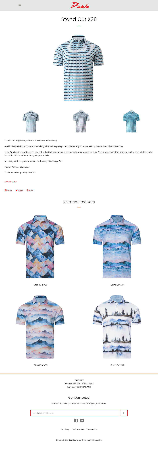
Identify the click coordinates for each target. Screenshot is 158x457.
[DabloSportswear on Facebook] (76, 421)
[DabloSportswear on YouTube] (82, 421)
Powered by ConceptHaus (92, 440)
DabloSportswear (75, 440)
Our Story (65, 429)
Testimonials (78, 429)
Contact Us (92, 429)
